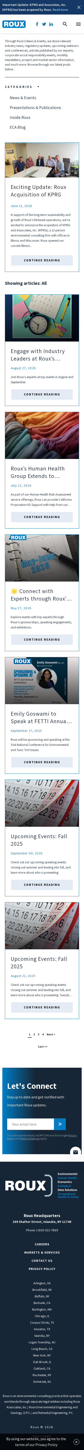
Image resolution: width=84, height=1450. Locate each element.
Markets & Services (42, 1252)
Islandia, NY (42, 1336)
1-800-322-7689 (47, 1230)
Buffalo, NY (42, 1296)
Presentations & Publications (35, 107)
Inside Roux (20, 117)
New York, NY (42, 1355)
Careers (42, 1244)
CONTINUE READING (42, 260)
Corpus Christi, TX (42, 1322)
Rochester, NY (42, 1375)
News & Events (23, 97)
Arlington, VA (42, 1283)
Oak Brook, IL (42, 1362)
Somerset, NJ (42, 1381)
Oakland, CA (42, 1368)
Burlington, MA (42, 1309)
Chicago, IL (42, 1316)
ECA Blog (18, 127)
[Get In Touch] (75, 1152)
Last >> (42, 1046)
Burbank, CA (42, 1303)
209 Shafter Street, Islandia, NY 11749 (42, 1222)
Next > (51, 1034)
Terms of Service (30, 1138)
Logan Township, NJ (42, 1342)
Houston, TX (42, 1329)
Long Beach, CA (42, 1349)
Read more (60, 10)
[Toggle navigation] (78, 24)
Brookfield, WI (42, 1290)
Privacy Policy (42, 1269)
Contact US (42, 1260)
